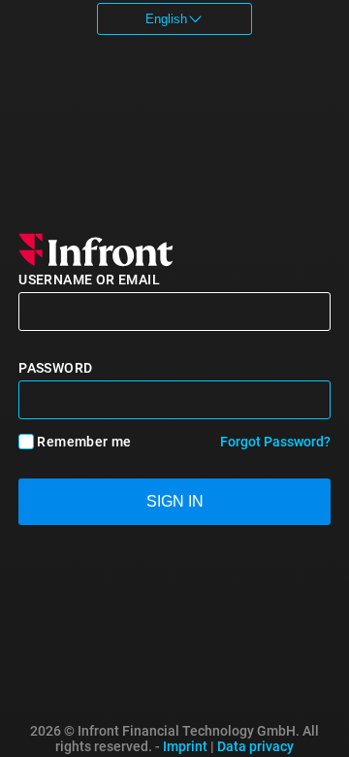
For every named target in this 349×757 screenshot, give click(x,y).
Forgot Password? (275, 441)
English (166, 19)
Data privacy (255, 746)
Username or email (89, 279)
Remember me (84, 441)
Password (55, 368)
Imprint (185, 746)
